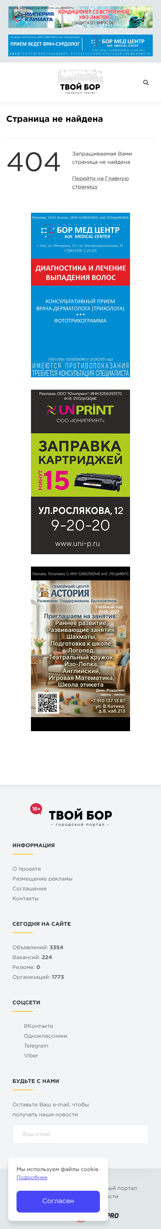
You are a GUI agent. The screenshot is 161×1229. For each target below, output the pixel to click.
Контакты (25, 899)
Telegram (36, 1046)
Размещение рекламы (42, 879)
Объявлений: (38, 948)
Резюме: (26, 968)
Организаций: (38, 978)
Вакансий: (32, 958)
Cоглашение (29, 889)
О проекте (26, 869)
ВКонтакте (38, 1027)
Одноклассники (45, 1036)
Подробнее (32, 1178)
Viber (31, 1056)
